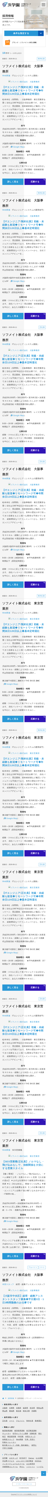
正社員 (4, 1421)
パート (11, 1421)
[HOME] (3, 1398)
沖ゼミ (22, 1467)
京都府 (18, 1408)
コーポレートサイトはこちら (24, 1484)
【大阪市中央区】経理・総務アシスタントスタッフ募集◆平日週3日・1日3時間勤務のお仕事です (23, 1299)
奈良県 (32, 1408)
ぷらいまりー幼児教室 (24, 1461)
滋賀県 (25, 1408)
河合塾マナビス (8, 1461)
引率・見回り (30, 1439)
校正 (4, 1436)
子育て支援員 (7, 1448)
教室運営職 (11, 1436)
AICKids (38, 1461)
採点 (40, 1433)
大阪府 (4, 1408)
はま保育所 (30, 1464)
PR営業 (21, 1436)
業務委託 (38, 1421)
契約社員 (29, 1421)
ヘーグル (40, 1467)
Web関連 (19, 1439)
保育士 (34, 1445)
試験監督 (33, 1433)
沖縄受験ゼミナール (10, 1467)
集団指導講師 (7, 1431)
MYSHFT (23, 1458)
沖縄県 (34, 1411)
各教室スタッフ (8, 1439)
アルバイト (20, 1421)
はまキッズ (13, 1458)
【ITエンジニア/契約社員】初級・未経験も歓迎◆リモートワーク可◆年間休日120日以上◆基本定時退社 (23, 90)
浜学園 (4, 1458)
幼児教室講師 (31, 1431)
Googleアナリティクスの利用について (24, 1494)
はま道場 (39, 1458)
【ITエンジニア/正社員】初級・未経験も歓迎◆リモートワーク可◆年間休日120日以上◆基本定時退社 (23, 359)
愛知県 (11, 1411)
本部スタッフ (30, 1436)
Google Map (18, 147)
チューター (6, 1433)
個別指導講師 (19, 1431)
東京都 (18, 1411)
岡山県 (4, 1411)
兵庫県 (11, 1408)
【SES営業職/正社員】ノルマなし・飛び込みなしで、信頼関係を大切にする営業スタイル (23, 1165)
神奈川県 (26, 1411)
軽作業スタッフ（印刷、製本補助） (16, 1445)
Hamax (31, 1458)
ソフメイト (30, 1467)
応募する (35, 182)
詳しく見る (12, 182)
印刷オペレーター (9, 1442)
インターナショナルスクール (13, 1464)
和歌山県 (40, 1408)
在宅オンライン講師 (20, 1433)
